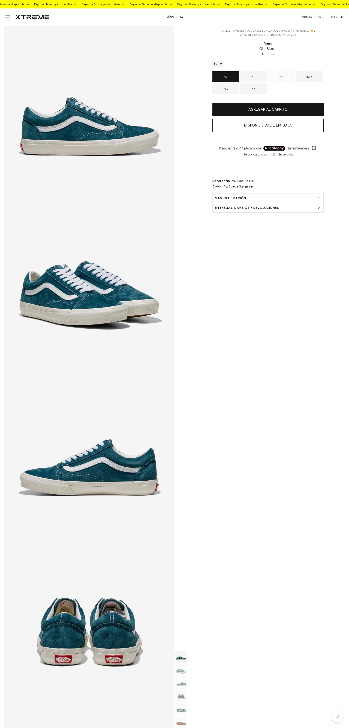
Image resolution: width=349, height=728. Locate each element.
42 (281, 77)
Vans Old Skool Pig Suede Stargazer (268, 35)
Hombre (237, 31)
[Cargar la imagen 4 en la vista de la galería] (181, 696)
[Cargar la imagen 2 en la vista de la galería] (181, 670)
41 (253, 77)
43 (226, 89)
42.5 (309, 77)
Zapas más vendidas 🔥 (296, 31)
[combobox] (174, 17)
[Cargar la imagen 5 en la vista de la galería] (181, 709)
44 (253, 89)
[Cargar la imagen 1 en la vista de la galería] (181, 657)
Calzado (270, 31)
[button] (7, 17)
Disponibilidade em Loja (268, 125)
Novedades (253, 31)
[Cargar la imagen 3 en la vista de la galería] (181, 683)
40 (226, 77)
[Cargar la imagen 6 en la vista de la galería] (181, 722)
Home (224, 31)
